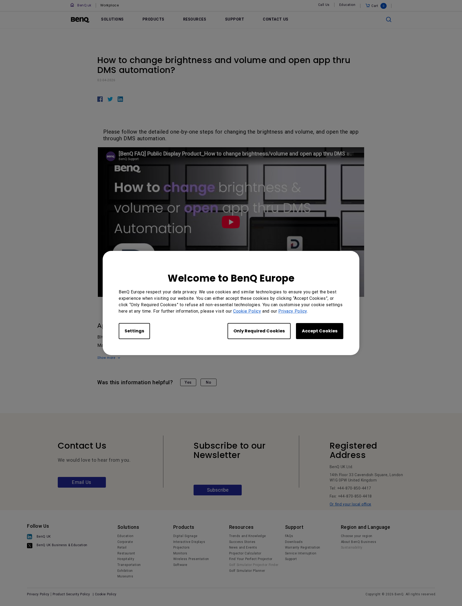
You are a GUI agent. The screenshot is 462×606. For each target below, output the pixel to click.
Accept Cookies (319, 331)
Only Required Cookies (259, 331)
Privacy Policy (292, 311)
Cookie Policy (247, 311)
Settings (134, 331)
